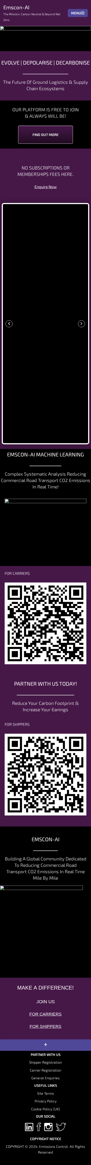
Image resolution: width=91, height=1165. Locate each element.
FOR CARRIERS (45, 1014)
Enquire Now (45, 186)
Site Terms (45, 1093)
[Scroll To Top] (45, 1045)
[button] (9, 323)
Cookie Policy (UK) (45, 1109)
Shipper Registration (45, 1062)
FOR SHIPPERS (45, 1026)
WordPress (61, 1160)
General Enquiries (45, 1078)
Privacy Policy (46, 1101)
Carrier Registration (45, 1070)
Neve (26, 1160)
